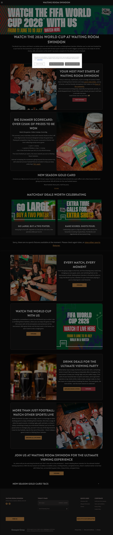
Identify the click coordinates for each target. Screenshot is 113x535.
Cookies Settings (39, 63)
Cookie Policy (40, 59)
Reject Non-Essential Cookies (56, 63)
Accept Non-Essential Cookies (72, 63)
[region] (57, 60)
